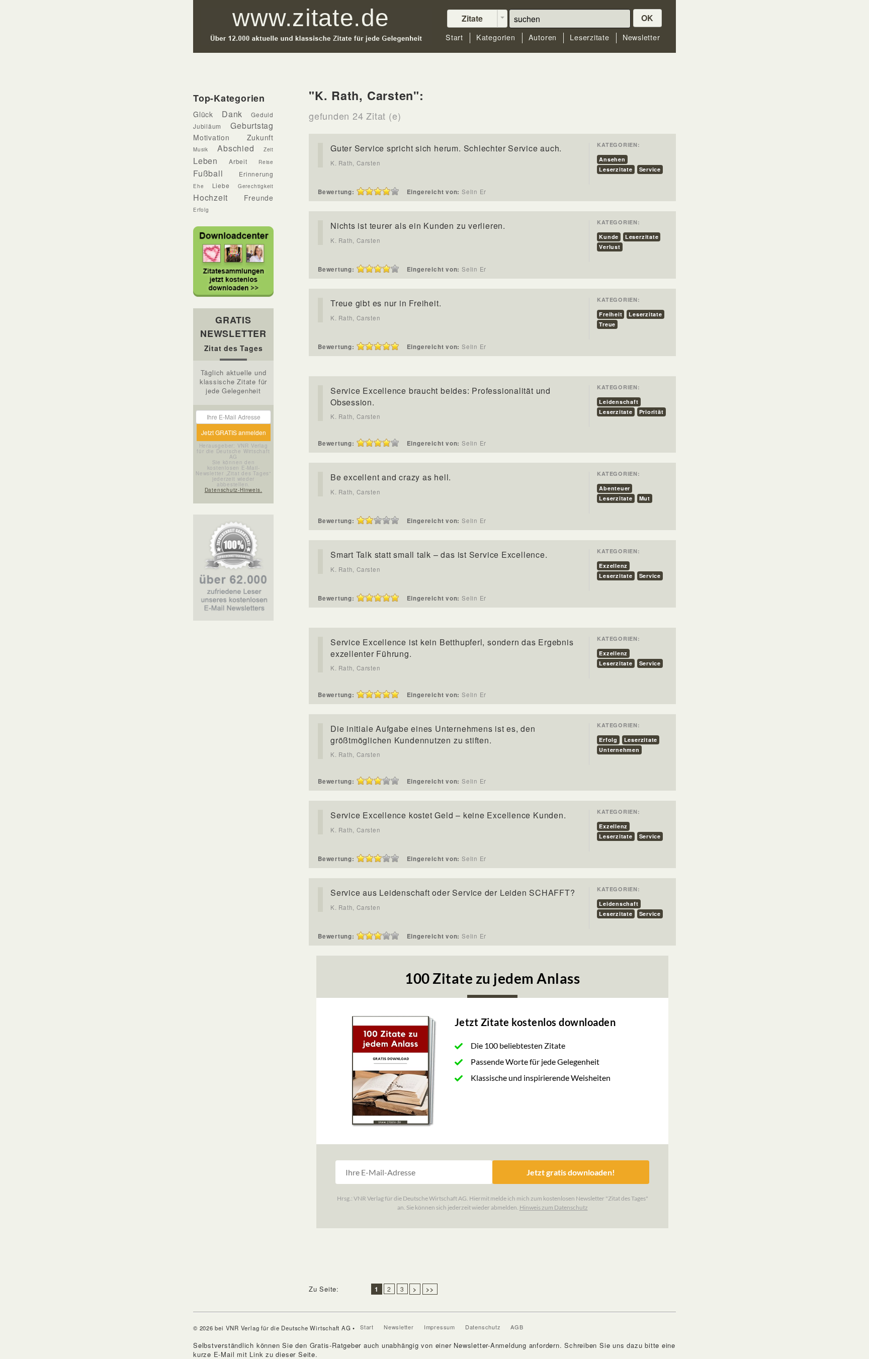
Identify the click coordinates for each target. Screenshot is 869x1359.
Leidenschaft (618, 401)
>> (430, 1289)
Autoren (543, 37)
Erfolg (608, 739)
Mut (644, 498)
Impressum (439, 1327)
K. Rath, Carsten (355, 163)
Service (650, 169)
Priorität (651, 411)
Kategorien (495, 37)
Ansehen (612, 159)
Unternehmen (619, 749)
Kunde (609, 236)
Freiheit (610, 314)
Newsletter (641, 37)
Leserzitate (590, 37)
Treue (607, 324)
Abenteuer (614, 488)
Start (454, 37)
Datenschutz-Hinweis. (234, 489)
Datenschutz (483, 1327)
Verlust (609, 246)
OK (647, 18)
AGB (516, 1327)
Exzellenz (613, 565)
